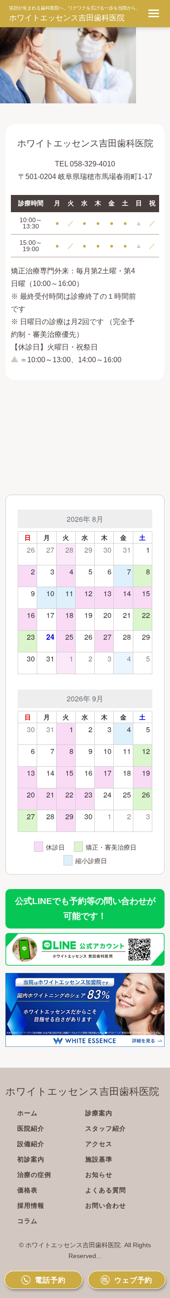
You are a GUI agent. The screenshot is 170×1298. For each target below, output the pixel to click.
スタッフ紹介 (105, 1128)
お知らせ (98, 1174)
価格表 (27, 1190)
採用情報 (30, 1205)
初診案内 (30, 1159)
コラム (27, 1221)
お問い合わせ (105, 1205)
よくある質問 (105, 1190)
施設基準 (98, 1159)
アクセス (98, 1143)
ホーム (27, 1113)
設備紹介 (30, 1143)
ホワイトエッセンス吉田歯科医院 (67, 18)
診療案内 (98, 1113)
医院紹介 (30, 1128)
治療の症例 (34, 1174)
